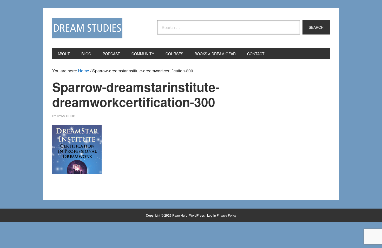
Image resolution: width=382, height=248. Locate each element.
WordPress (197, 215)
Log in (211, 215)
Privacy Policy (226, 215)
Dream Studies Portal (87, 28)
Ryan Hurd (180, 215)
